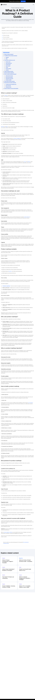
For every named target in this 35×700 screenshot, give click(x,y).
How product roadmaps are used (9, 60)
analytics (10, 271)
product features (27, 216)
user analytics (30, 402)
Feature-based (8, 64)
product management (17, 138)
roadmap (5, 95)
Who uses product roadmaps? (9, 72)
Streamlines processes (9, 78)
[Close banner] (33, 1)
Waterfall (7, 57)
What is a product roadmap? (8, 54)
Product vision (8, 61)
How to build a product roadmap (9, 81)
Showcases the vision (9, 75)
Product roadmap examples (8, 71)
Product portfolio (8, 68)
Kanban (29, 161)
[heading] (14, 1)
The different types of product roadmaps (10, 55)
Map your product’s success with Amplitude (11, 88)
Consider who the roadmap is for (11, 84)
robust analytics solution (8, 532)
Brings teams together (9, 77)
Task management (9, 63)
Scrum (25, 161)
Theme (7, 67)
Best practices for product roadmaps (10, 82)
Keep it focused (8, 85)
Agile (6, 58)
